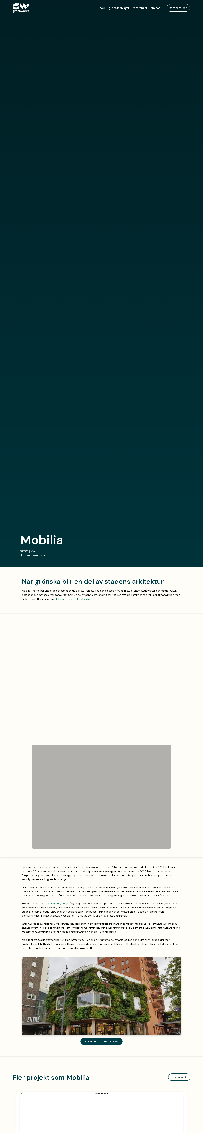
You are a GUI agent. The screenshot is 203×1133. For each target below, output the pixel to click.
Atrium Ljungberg (57, 903)
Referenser (140, 8)
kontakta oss (178, 8)
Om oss (155, 8)
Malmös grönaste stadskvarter (72, 599)
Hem (102, 8)
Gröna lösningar (119, 8)
